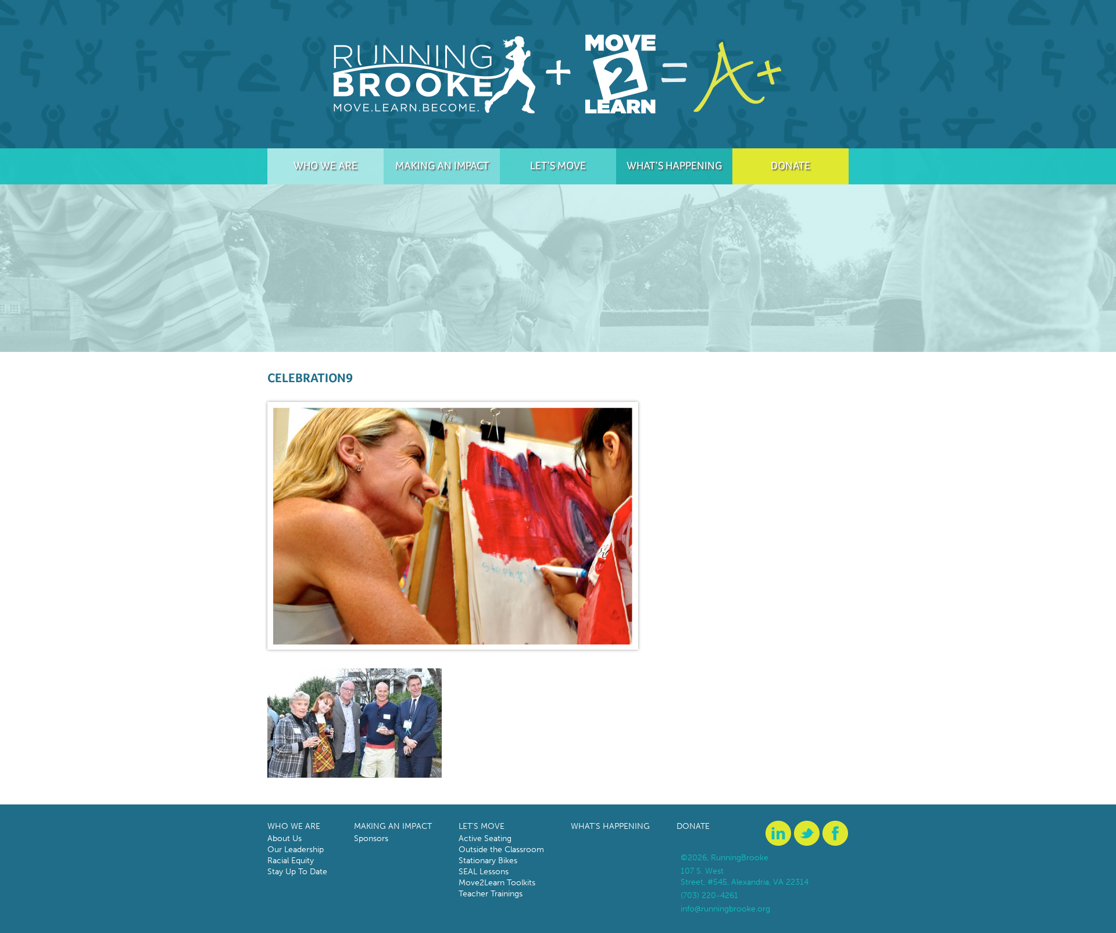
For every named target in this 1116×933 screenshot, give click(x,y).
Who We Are (325, 165)
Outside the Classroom (501, 849)
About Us (284, 838)
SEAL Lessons (484, 872)
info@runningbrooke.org (725, 909)
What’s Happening (674, 165)
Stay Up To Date (297, 872)
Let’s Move (558, 165)
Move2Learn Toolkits (497, 883)
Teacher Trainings (491, 894)
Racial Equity (290, 861)
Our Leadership (295, 849)
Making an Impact (442, 165)
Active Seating (485, 838)
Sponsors (371, 838)
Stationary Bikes (488, 861)
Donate (790, 165)
